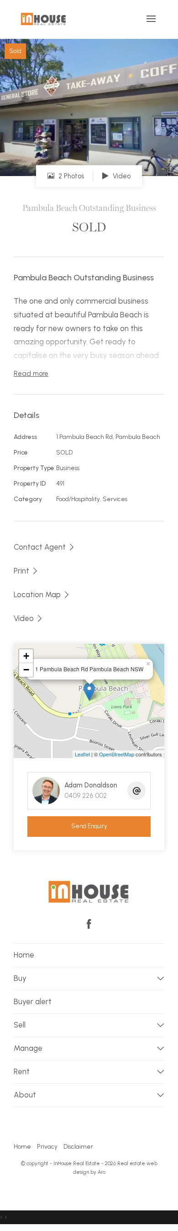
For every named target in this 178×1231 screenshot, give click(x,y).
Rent (22, 1071)
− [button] (26, 669)
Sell (20, 1024)
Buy (20, 978)
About (25, 1094)
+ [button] (26, 656)
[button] (26, 571)
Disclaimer (78, 1146)
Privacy (47, 1146)
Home (24, 954)
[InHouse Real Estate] (43, 18)
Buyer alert (33, 1001)
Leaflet (82, 754)
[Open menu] (151, 18)
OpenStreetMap (116, 754)
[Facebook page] (89, 925)
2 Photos (70, 176)
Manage (28, 1048)
